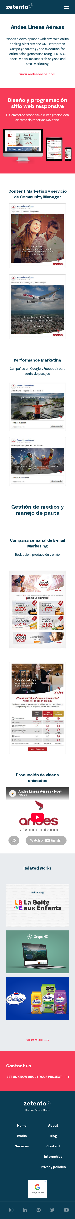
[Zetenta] (19, 7)
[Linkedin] (25, 1210)
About (53, 1125)
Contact (53, 1146)
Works (22, 1136)
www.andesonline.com (37, 74)
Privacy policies (53, 1167)
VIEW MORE (35, 1040)
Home (22, 1125)
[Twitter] (52, 1210)
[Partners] (37, 1189)
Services (22, 1146)
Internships (53, 1156)
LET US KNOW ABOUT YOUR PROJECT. (35, 1077)
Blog (53, 1136)
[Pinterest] (39, 1210)
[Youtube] (66, 1210)
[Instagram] (11, 1210)
